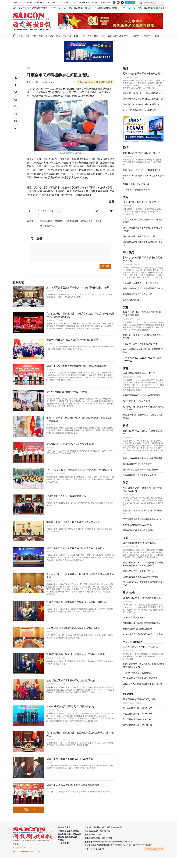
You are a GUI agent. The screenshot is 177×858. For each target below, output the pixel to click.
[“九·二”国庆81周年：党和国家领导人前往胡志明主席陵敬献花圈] (28, 478)
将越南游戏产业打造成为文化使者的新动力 (142, 432)
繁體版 (147, 35)
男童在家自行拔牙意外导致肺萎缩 (138, 530)
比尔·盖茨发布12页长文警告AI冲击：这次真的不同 (142, 221)
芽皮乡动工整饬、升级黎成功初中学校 (140, 343)
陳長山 (98, 221)
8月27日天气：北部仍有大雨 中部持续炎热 (142, 684)
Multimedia (132, 642)
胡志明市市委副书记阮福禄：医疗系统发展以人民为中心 (142, 489)
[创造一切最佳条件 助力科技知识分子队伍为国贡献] (28, 348)
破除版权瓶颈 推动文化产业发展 (139, 542)
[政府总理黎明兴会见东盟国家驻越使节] (28, 504)
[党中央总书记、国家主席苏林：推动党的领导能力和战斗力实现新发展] (28, 583)
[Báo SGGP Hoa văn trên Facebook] (114, 2)
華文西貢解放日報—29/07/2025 (137, 713)
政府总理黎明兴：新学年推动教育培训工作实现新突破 (142, 314)
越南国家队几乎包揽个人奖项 (136, 401)
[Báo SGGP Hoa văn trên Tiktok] (122, 2)
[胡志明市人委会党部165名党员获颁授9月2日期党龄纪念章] (28, 374)
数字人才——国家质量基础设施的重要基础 (142, 458)
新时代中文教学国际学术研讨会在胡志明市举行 (142, 259)
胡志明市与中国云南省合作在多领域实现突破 (69, 758)
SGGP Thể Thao (69, 2)
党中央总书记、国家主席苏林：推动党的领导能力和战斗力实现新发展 (80, 576)
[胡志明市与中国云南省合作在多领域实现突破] (28, 767)
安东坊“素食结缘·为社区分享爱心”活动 (66, 391)
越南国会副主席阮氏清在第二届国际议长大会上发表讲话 (75, 548)
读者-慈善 (112, 35)
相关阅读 (18, 282)
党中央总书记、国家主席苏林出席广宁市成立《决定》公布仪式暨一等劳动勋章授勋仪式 (80, 315)
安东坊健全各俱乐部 (132, 300)
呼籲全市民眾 (46, 221)
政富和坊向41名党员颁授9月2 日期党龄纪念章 (70, 443)
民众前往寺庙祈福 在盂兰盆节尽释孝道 (141, 577)
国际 (58, 35)
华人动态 (67, 35)
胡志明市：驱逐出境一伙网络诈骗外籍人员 (142, 93)
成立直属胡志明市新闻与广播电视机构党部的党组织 (73, 628)
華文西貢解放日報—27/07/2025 (137, 725)
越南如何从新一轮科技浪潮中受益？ (141, 152)
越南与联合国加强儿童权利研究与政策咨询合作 (70, 680)
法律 (34, 35)
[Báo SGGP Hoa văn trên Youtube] (118, 2)
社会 (27, 35)
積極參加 (59, 221)
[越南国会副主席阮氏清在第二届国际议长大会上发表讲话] (28, 557)
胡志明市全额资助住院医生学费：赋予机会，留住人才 (143, 512)
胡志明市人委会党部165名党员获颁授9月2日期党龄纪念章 (76, 365)
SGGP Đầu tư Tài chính (88, 2)
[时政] (16, 129)
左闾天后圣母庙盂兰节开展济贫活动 (139, 283)
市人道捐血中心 (47, 226)
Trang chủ (15, 35)
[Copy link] (16, 114)
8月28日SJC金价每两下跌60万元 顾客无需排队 (143, 177)
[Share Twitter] (16, 92)
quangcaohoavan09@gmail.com (26, 851)
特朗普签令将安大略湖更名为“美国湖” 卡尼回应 (143, 243)
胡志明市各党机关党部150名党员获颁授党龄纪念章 (72, 784)
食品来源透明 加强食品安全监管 (137, 629)
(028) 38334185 (20, 848)
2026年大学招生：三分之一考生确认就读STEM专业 (142, 359)
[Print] (16, 107)
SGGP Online (39, 2)
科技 (89, 35)
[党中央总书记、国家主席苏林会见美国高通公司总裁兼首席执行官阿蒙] (28, 741)
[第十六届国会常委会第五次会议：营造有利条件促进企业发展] (28, 296)
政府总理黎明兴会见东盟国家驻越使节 (66, 496)
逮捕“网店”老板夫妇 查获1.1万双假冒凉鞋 (142, 99)
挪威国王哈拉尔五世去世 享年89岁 (141, 202)
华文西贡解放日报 (32, 21)
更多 (26, 809)
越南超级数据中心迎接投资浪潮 (137, 464)
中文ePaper (105, 2)
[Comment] (16, 121)
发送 (107, 266)
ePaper (128, 694)
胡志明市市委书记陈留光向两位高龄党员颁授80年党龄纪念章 (143, 665)
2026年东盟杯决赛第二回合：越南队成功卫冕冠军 (143, 416)
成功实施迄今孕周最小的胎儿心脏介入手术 (142, 519)
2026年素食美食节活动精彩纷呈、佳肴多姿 (143, 634)
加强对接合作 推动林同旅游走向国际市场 (142, 623)
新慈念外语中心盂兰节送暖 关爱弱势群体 (142, 288)
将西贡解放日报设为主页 (154, 849)
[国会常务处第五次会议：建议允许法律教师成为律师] (28, 531)
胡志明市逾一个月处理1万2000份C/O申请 (142, 170)
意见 (157, 35)
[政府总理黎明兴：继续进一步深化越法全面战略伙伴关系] (28, 663)
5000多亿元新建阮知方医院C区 (137, 525)
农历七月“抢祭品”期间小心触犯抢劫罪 (140, 110)
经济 (41, 35)
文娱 (103, 35)
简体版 (136, 35)
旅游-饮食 (123, 35)
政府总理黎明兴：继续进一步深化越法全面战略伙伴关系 (75, 654)
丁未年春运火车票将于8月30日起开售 (140, 678)
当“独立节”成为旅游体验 (134, 617)
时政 (21, 35)
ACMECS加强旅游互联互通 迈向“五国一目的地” (70, 706)
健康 (96, 35)
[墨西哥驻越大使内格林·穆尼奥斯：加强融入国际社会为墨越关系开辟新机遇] (28, 426)
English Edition (53, 2)
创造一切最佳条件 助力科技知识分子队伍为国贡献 (72, 339)
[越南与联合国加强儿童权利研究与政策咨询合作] (28, 689)
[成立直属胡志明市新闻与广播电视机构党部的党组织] (28, 637)
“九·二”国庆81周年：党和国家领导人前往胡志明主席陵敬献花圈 (79, 470)
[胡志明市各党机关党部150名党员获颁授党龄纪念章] (28, 793)
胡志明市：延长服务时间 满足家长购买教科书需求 (143, 336)
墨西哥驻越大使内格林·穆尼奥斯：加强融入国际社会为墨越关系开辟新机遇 (79, 419)
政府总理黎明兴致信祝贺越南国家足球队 (141, 395)
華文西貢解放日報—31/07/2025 (139, 699)
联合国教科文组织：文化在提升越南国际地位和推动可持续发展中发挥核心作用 (143, 564)
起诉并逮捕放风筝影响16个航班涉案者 (142, 73)
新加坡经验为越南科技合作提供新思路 (140, 469)
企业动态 (49, 35)
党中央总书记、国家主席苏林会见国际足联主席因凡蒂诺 (123, 8)
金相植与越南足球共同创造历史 (139, 373)
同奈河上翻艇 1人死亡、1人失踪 (139, 646)
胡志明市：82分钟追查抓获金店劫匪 (140, 104)
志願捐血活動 (72, 221)
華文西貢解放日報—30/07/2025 (137, 708)
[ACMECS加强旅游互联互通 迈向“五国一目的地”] (28, 715)
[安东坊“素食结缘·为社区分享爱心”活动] (28, 400)
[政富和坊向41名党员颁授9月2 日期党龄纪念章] (28, 452)
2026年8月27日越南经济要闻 (136, 189)
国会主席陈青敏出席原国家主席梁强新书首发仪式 (143, 583)
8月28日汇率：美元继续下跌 (136, 184)
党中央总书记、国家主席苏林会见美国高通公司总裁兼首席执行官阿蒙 (59, 8)
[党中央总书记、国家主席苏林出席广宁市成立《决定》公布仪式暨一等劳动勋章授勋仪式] (28, 322)
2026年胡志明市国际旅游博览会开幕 (142, 597)
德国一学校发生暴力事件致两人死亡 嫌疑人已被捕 (143, 229)
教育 (76, 35)
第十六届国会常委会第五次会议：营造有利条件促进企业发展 (77, 287)
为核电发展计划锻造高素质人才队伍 (139, 475)
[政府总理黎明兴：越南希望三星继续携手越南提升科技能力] (28, 611)
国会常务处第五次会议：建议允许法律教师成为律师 (73, 522)
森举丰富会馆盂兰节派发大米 (136, 294)
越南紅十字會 (87, 221)
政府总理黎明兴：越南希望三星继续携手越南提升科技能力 (76, 602)
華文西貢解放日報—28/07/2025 (137, 719)
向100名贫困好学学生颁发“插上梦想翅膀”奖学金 (143, 350)
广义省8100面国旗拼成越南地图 (137, 672)
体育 (83, 35)
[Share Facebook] (16, 85)
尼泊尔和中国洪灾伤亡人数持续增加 (139, 236)
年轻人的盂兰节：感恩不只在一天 (138, 571)
